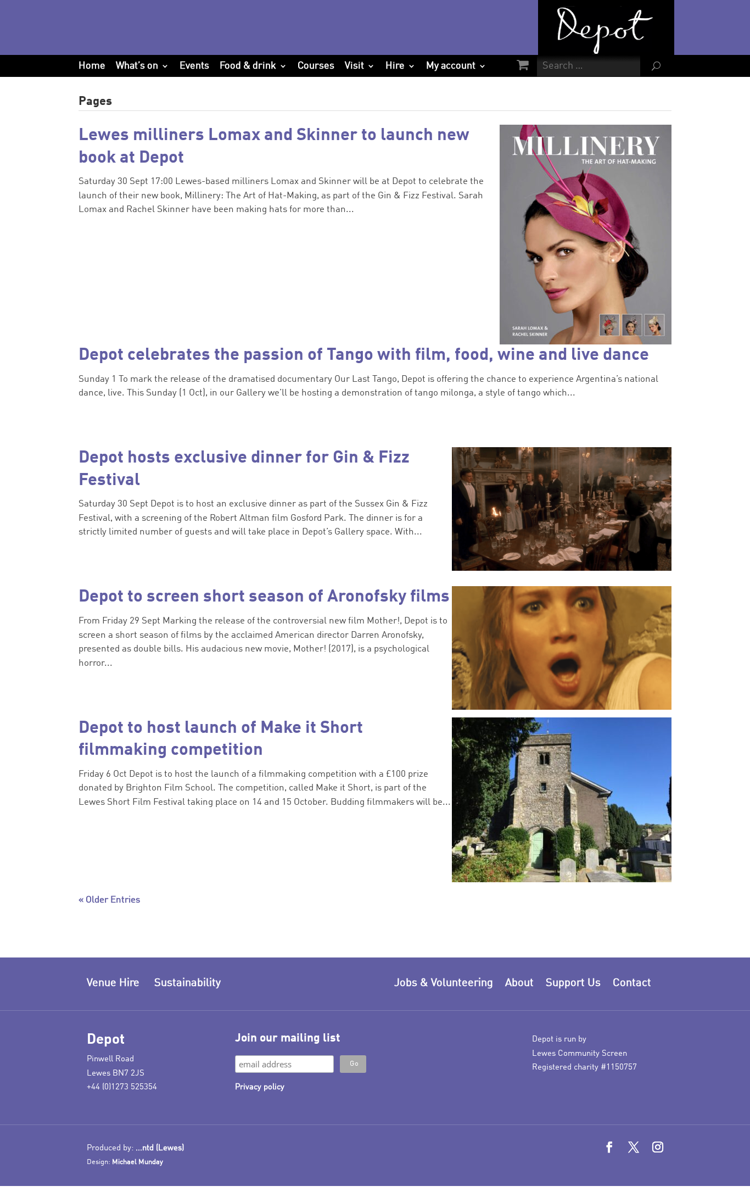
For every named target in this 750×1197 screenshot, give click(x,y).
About (519, 983)
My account (450, 66)
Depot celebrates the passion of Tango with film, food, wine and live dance (364, 355)
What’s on (137, 66)
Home (92, 66)
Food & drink (248, 66)
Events (194, 66)
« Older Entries (109, 900)
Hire (395, 66)
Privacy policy (259, 1087)
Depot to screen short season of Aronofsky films (264, 596)
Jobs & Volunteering (443, 983)
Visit (354, 66)
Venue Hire (113, 983)
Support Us (573, 983)
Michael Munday (137, 1162)
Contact (632, 983)
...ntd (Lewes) (160, 1148)
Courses (316, 66)
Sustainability (187, 983)
